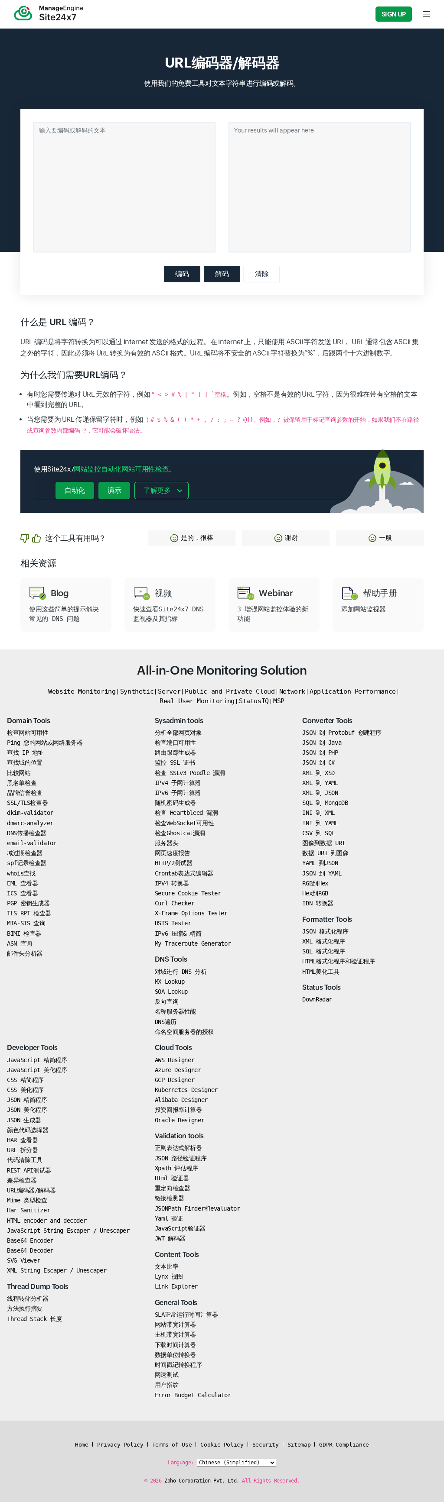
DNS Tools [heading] (171, 959)
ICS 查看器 (22, 893)
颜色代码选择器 (27, 1130)
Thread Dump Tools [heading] (38, 1286)
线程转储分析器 (27, 1298)
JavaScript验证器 (180, 1228)
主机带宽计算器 (175, 1334)
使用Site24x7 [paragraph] (105, 469)
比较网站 (19, 772)
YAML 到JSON (320, 862)
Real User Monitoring (197, 701)
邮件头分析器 (24, 953)
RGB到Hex (315, 883)
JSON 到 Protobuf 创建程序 (342, 732)
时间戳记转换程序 (178, 1364)
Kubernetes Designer (186, 1089)
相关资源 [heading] (38, 563)
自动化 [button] (75, 490)
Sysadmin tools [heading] (179, 721)
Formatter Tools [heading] (327, 919)
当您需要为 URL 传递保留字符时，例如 (223, 424)
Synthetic (137, 691)
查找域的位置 (24, 762)
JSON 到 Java (321, 742)
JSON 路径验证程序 (181, 1158)
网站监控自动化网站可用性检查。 (125, 469)
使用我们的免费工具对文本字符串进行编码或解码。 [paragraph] (222, 83)
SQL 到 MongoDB (325, 802)
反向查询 (167, 1001)
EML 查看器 (22, 883)
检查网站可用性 (27, 732)
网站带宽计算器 (175, 1324)
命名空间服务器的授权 (184, 1031)
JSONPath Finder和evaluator (197, 1208)
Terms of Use (172, 1444)
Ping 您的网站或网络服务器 (45, 742)
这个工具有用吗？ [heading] (75, 538)
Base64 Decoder (30, 1250)
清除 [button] (262, 274)
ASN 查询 (19, 943)
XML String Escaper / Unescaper (56, 1270)
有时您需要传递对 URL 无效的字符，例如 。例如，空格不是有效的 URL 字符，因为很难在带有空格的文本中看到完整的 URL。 (222, 399)
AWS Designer (175, 1059)
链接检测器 (169, 1198)
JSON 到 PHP (320, 752)
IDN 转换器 (317, 903)
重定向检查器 (172, 1188)
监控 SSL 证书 (175, 762)
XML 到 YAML (320, 782)
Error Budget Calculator (193, 1395)
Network (292, 691)
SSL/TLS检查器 (27, 802)
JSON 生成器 (24, 1120)
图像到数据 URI (323, 843)
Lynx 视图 (169, 1276)
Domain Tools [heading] (28, 721)
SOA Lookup (171, 991)
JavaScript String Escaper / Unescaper (68, 1230)
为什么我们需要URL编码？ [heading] (73, 375)
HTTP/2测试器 (174, 862)
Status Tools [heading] (321, 987)
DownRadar (317, 999)
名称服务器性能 (175, 1011)
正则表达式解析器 (178, 1147)
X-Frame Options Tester (191, 913)
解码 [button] (222, 274)
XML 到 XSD (318, 772)
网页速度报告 (172, 853)
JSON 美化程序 (27, 1109)
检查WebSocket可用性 (184, 823)
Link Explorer (176, 1286)
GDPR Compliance (344, 1444)
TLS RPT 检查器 (29, 913)
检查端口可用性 (175, 742)
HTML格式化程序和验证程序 (338, 961)
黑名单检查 (21, 782)
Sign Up (394, 14)
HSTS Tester (173, 923)
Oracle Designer (180, 1120)
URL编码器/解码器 (31, 1190)
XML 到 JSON (320, 792)
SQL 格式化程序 (323, 951)
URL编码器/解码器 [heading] (222, 63)
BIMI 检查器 (24, 933)
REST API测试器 (29, 1170)
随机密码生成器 (175, 802)
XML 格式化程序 (323, 941)
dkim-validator (30, 812)
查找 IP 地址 (25, 752)
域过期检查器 (24, 853)
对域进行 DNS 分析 (181, 971)
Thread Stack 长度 (34, 1318)
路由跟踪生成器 (175, 752)
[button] (191, 538)
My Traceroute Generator (193, 943)
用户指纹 (167, 1384)
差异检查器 (21, 1180)
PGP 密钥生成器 (28, 903)
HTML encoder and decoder (46, 1220)
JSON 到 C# (318, 762)
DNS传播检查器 (26, 833)
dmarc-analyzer (30, 823)
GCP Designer (175, 1079)
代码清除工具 (24, 1159)
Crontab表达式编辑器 (184, 873)
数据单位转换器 (175, 1354)
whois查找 (21, 873)
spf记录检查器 (26, 862)
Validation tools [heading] (179, 1136)
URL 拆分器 (22, 1150)
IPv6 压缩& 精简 (178, 933)
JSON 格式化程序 (325, 931)
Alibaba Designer (181, 1099)
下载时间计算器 (175, 1344)
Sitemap (298, 1444)
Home (81, 1444)
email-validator (32, 843)
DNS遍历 (165, 1021)
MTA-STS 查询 (26, 923)
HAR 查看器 (22, 1140)
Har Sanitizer (28, 1210)
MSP (278, 701)
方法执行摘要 (24, 1308)
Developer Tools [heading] (32, 1047)
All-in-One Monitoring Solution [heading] (222, 670)
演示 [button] (114, 490)
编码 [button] (182, 274)
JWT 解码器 (170, 1238)
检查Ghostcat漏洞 (180, 833)
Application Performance (353, 691)
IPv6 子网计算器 (178, 792)
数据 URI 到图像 (325, 853)
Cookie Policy (221, 1444)
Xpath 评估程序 (176, 1168)
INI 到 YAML (320, 823)
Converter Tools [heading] (327, 721)
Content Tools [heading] (177, 1254)
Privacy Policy (120, 1444)
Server (169, 691)
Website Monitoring (82, 691)
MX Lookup (170, 981)
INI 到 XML (318, 812)
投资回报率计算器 (178, 1109)
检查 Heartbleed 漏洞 (186, 812)
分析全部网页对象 (178, 732)
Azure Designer (178, 1069)
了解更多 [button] (157, 490)
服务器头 (167, 843)
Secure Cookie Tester (188, 893)
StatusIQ (254, 701)
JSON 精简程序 (27, 1099)
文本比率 (167, 1266)
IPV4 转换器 (172, 883)
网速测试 (167, 1374)
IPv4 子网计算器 (178, 782)
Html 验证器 (172, 1178)
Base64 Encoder (30, 1240)
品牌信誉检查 (24, 792)
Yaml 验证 (169, 1218)
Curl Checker (175, 903)
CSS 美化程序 (25, 1089)
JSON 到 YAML (321, 873)
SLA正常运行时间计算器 (186, 1314)
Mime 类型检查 (27, 1200)
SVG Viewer (23, 1260)
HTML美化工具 (320, 971)
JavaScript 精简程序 (37, 1059)
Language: (181, 1463)
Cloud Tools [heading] (173, 1047)
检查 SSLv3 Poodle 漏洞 (190, 772)
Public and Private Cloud (229, 691)
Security (265, 1444)
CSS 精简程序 (25, 1079)
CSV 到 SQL (318, 833)
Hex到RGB (315, 893)
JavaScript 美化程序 (37, 1069)
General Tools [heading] (176, 1303)
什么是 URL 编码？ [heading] (57, 322)
